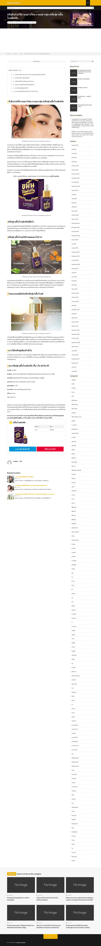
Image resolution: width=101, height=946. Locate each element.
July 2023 (74, 272)
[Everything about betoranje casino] (73, 107)
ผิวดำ (73, 585)
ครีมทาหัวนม (75, 404)
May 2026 (74, 157)
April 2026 (74, 161)
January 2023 (75, 297)
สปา (73, 688)
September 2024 (76, 235)
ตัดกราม (74, 466)
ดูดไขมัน (74, 458)
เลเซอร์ (73, 782)
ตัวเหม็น (74, 474)
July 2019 (74, 367)
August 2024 (75, 239)
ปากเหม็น (74, 560)
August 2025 (75, 190)
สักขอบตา (74, 692)
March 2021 (74, 317)
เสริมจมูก (74, 790)
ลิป (72, 663)
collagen (74, 379)
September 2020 (76, 342)
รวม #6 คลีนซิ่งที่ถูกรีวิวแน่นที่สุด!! (24, 476)
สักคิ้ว (73, 696)
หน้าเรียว (74, 721)
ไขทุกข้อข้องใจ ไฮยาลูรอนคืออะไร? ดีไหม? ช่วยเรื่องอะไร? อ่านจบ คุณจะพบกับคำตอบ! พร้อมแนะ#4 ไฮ (82, 120)
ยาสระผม (74, 626)
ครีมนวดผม (74, 408)
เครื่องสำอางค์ (75, 766)
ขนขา (73, 392)
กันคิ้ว (73, 384)
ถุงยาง (73, 486)
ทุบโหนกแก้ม (75, 527)
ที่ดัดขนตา (74, 507)
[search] (93, 8)
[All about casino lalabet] (73, 81)
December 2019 (76, 359)
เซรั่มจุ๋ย (33, 22)
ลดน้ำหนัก (74, 655)
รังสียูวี (73, 643)
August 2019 (75, 363)
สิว (72, 704)
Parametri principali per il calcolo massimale (18, 899)
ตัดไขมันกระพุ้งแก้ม (76, 470)
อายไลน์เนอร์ (75, 741)
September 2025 (76, 186)
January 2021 (75, 326)
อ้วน (73, 753)
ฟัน (72, 601)
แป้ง (73, 803)
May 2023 (74, 280)
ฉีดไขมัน (74, 445)
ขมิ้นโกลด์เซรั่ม (25, 22)
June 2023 (74, 276)
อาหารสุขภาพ (75, 745)
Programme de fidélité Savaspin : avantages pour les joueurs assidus (78, 926)
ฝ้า (72, 589)
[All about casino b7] (73, 90)
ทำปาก (73, 503)
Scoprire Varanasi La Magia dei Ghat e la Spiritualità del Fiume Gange (20, 926)
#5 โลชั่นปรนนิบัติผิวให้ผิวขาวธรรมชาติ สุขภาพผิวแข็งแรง (31, 485)
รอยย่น (73, 634)
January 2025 (75, 219)
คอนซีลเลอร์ (75, 429)
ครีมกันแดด (74, 400)
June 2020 (74, 350)
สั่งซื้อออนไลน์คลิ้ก (50, 449)
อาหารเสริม (74, 749)
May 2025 (74, 202)
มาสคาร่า (74, 618)
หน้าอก (73, 717)
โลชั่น (73, 840)
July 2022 (74, 305)
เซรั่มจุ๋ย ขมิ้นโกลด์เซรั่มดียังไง (21, 78)
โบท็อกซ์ (74, 819)
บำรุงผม (74, 548)
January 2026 (75, 169)
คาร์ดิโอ (74, 437)
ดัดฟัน (73, 449)
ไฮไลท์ (73, 860)
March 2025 (74, 211)
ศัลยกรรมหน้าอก (76, 675)
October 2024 (75, 231)
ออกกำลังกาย (75, 729)
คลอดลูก (74, 412)
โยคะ (73, 827)
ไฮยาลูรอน (74, 856)
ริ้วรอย (73, 647)
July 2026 (74, 149)
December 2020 (76, 330)
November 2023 (76, 256)
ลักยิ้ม (73, 659)
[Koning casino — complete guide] (73, 99)
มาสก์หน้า (74, 614)
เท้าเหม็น (74, 778)
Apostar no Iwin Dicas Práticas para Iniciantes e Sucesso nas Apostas (49, 926)
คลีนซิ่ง (73, 421)
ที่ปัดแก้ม (74, 511)
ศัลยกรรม (74, 671)
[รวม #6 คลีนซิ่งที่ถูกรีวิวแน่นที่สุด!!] (10, 479)
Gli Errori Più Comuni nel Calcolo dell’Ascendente (47, 899)
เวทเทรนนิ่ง (74, 786)
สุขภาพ (73, 708)
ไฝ (72, 848)
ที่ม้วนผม (74, 515)
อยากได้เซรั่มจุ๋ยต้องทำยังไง (20, 88)
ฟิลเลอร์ (74, 610)
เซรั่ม (30, 22)
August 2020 (75, 346)
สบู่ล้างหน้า (74, 684)
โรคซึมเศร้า (74, 832)
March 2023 (74, 289)
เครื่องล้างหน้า (75, 762)
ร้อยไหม (74, 651)
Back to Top (50, 937)
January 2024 (75, 248)
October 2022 (75, 301)
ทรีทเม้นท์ (74, 490)
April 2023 (74, 285)
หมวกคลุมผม (75, 725)
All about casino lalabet (84, 79)
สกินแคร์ (17, 22)
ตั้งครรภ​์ (74, 478)
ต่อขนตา (74, 482)
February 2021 (75, 322)
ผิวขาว (73, 581)
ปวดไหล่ (74, 556)
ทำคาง (73, 495)
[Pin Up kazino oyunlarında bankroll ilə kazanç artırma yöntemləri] (73, 73)
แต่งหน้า (74, 799)
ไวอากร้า (74, 852)
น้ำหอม (73, 544)
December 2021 (76, 309)
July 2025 (74, 194)
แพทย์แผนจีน (75, 807)
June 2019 (74, 371)
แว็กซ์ (73, 811)
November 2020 (76, 334)
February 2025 (75, 215)
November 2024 (76, 227)
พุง (72, 597)
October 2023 (75, 260)
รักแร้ (73, 638)
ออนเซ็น (74, 733)
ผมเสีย (73, 569)
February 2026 (75, 165)
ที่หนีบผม (74, 519)
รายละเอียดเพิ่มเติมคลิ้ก (22, 449)
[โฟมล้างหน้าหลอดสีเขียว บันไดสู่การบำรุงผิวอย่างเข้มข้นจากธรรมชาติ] (10, 496)
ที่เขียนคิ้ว (74, 523)
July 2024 (74, 243)
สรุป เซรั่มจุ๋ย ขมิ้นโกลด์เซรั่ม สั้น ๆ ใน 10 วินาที (25, 91)
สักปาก (73, 700)
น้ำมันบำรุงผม (75, 540)
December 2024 (76, 223)
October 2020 (75, 338)
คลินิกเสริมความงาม (77, 416)
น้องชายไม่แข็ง (75, 532)
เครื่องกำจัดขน (75, 758)
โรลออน (74, 836)
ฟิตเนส (73, 606)
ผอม (73, 573)
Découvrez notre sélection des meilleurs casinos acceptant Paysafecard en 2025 (79, 899)
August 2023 (75, 268)
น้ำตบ (73, 536)
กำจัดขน (74, 388)
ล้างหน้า (74, 667)
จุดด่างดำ (74, 441)
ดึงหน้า (73, 453)
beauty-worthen (21, 942)
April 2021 (74, 313)
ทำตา (73, 499)
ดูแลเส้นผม (74, 462)
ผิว (72, 577)
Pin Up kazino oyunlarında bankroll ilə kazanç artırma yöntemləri (84, 72)
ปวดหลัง (74, 552)
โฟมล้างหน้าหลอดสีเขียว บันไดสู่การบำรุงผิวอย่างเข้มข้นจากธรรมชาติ (34, 494)
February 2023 (75, 293)
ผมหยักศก (74, 564)
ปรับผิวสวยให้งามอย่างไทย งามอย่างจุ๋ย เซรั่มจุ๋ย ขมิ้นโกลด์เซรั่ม (29, 74)
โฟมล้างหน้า (75, 823)
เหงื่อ (73, 795)
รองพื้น (73, 630)
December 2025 (76, 174)
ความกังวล (74, 425)
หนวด (73, 712)
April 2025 (74, 206)
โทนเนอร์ (74, 815)
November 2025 (76, 178)
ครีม (73, 396)
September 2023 (76, 264)
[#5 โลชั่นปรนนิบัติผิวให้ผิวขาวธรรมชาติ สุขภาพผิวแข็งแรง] (10, 488)
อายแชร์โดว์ (75, 737)
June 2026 (74, 153)
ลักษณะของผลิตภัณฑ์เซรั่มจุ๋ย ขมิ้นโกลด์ (23, 84)
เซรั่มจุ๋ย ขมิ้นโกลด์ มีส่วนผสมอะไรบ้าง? (23, 81)
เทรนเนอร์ (74, 774)
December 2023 (76, 252)
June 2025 (74, 198)
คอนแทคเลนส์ (75, 433)
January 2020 (75, 354)
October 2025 (75, 182)
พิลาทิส (73, 593)
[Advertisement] (50, 40)
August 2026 (75, 145)
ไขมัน (73, 844)
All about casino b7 (82, 87)
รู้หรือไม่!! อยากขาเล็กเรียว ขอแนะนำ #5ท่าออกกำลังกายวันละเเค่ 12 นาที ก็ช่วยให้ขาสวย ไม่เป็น (83, 133)
